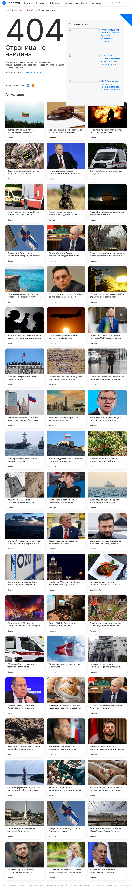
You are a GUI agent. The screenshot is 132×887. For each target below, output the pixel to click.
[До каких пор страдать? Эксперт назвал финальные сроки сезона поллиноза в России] (66, 861)
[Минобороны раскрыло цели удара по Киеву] (24, 368)
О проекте (39, 885)
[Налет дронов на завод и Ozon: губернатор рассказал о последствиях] (24, 203)
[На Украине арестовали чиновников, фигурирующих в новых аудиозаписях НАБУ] (107, 655)
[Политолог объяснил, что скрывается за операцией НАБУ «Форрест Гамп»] (107, 737)
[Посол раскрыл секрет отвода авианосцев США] (24, 450)
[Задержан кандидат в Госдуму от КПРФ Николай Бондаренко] (66, 121)
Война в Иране (17, 10)
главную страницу (33, 72)
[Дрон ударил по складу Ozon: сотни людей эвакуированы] (24, 573)
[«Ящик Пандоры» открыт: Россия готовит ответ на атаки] (66, 450)
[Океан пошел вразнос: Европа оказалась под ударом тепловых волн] (24, 285)
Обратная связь (124, 885)
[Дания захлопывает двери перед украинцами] (66, 655)
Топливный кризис (47, 10)
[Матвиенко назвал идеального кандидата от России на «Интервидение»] (66, 491)
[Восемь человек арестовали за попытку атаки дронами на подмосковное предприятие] (24, 162)
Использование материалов (105, 885)
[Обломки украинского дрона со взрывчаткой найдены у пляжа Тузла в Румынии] (24, 779)
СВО (31, 10)
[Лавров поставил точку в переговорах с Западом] (107, 861)
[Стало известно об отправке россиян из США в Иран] (66, 326)
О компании (12, 885)
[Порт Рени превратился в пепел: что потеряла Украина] (107, 121)
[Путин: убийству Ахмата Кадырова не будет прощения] (66, 244)
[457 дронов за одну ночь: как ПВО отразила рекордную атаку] (107, 285)
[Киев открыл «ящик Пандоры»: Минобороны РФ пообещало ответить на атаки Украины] (107, 820)
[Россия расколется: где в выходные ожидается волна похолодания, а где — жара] (66, 203)
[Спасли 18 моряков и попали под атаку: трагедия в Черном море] (24, 532)
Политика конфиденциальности (81, 885)
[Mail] (4, 3)
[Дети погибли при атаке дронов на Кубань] (107, 162)
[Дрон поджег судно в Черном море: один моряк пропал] (107, 491)
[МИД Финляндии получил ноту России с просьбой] (66, 820)
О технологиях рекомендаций (56, 885)
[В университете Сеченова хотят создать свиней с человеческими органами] (107, 779)
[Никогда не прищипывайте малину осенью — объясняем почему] (107, 450)
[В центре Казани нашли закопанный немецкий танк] (24, 491)
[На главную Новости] (13, 3)
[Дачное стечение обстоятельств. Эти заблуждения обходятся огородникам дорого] (107, 614)
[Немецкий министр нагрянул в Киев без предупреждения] (107, 409)
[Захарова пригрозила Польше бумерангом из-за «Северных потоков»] (24, 409)
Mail (4, 885)
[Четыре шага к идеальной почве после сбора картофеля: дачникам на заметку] (24, 737)
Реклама (22, 885)
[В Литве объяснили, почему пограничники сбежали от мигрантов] (24, 121)
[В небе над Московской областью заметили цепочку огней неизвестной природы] (66, 573)
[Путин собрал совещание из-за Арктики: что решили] (107, 696)
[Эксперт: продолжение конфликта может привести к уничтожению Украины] (107, 244)
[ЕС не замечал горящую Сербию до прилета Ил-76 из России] (66, 285)
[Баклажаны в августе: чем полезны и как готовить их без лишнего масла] (107, 573)
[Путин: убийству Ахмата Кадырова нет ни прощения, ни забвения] (66, 162)
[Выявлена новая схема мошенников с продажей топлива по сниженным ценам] (66, 779)
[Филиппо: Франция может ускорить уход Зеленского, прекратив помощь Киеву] (24, 861)
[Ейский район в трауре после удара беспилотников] (24, 655)
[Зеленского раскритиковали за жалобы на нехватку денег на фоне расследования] (107, 532)
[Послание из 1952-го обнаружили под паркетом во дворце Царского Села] (66, 368)
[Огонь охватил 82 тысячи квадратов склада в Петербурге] (24, 614)
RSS (31, 885)
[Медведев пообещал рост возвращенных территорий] (66, 737)
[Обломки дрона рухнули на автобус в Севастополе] (24, 820)
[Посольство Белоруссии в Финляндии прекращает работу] (24, 244)
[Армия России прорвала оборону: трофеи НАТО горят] (107, 203)
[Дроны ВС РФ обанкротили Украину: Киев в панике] (66, 614)
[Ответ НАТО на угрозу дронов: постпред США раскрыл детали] (107, 326)
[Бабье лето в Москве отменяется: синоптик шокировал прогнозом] (107, 368)
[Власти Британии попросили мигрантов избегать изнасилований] (66, 409)
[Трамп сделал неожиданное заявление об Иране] (66, 532)
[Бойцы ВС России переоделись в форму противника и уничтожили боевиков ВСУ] (24, 326)
